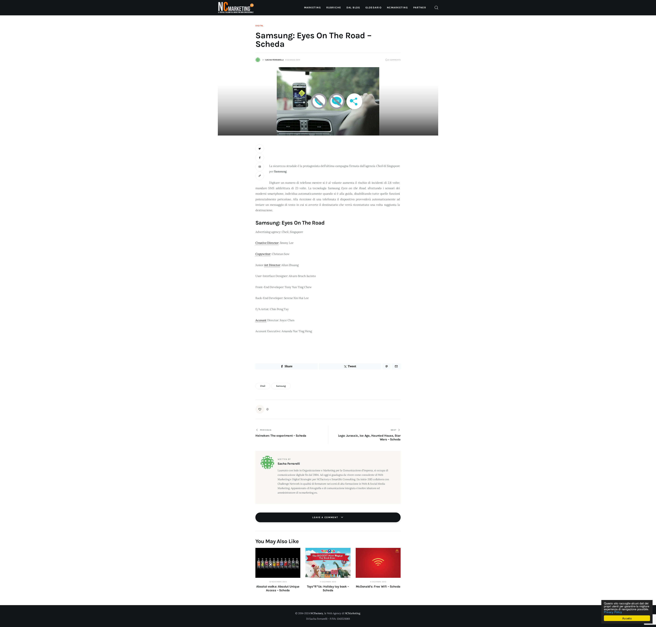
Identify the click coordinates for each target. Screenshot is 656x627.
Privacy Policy (613, 612)
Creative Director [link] (266, 243)
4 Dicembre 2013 (378, 582)
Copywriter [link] (262, 254)
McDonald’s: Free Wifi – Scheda (378, 586)
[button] (259, 176)
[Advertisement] (335, 152)
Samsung (281, 386)
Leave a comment (325, 517)
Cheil (262, 386)
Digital (259, 25)
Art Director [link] (272, 265)
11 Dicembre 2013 (328, 582)
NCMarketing (352, 613)
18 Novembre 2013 (278, 582)
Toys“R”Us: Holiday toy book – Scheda (328, 588)
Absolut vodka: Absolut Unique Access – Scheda (277, 588)
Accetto (627, 618)
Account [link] (260, 320)
